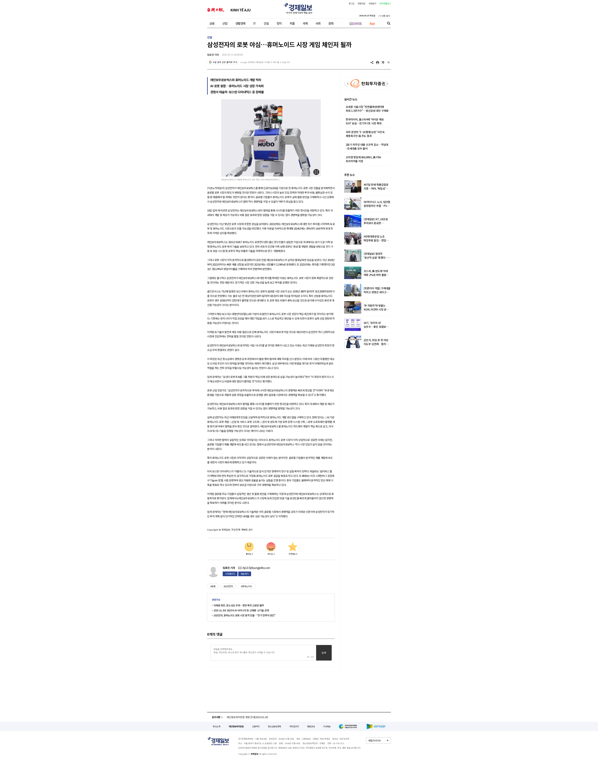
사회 (318, 23)
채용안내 (311, 726)
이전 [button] (348, 83)
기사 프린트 (377, 62)
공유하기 (372, 62)
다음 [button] (387, 83)
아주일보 (215, 10)
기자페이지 (230, 573)
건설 (266, 23)
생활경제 (240, 23)
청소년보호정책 (274, 726)
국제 (305, 23)
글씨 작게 (388, 62)
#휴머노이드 (246, 586)
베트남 (241, 10)
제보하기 (245, 573)
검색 (388, 23)
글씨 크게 (383, 62)
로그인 (351, 3)
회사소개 (216, 726)
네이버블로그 (385, 3)
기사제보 (326, 726)
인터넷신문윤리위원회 (348, 726)
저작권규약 (294, 726)
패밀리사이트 (374, 740)
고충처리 (255, 726)
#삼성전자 (228, 586)
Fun (372, 23)
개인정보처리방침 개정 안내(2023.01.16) (247, 717)
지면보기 (372, 3)
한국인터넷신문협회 (376, 726)
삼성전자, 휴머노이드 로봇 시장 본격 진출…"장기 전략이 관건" (244, 615)
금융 (211, 23)
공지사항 (216, 717)
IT (254, 23)
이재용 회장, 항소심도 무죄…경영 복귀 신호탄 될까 (239, 605)
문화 (330, 23)
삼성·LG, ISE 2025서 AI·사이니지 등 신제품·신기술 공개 (241, 610)
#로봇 (213, 586)
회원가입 (361, 3)
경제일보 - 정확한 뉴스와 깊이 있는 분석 (218, 741)
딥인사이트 (355, 23)
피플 (292, 23)
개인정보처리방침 (236, 726)
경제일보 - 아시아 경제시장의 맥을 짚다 (299, 8)
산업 (224, 23)
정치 (279, 23)
